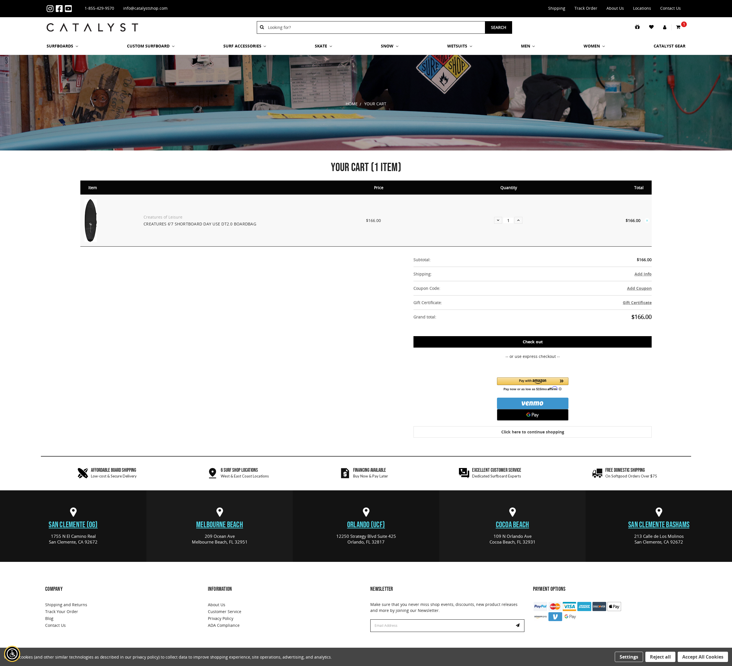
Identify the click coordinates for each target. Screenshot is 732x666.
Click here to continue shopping (532, 432)
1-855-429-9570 (99, 8)
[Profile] (665, 27)
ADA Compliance (224, 625)
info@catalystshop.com (145, 8)
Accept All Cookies (702, 657)
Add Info (643, 274)
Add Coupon (639, 288)
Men (526, 46)
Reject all (660, 657)
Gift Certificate (637, 302)
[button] (532, 383)
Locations (642, 8)
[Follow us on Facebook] (60, 8)
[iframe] (573, 644)
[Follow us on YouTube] (69, 8)
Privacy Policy (220, 618)
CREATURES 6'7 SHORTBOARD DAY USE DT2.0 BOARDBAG (200, 224)
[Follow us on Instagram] (51, 8)
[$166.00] (647, 220)
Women (592, 46)
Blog (49, 618)
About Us (615, 8)
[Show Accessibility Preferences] (12, 654)
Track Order (585, 8)
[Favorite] (652, 27)
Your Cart (375, 103)
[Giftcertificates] (638, 27)
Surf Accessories (242, 46)
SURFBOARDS (60, 46)
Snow (388, 46)
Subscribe (518, 626)
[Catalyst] (92, 27)
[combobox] (374, 27)
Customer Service (224, 611)
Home (352, 103)
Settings (629, 657)
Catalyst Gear (669, 46)
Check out (533, 341)
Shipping (556, 8)
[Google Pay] (532, 415)
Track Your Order (61, 611)
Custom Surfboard (149, 46)
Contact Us (670, 8)
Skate (321, 46)
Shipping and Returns (66, 604)
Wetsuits (457, 46)
